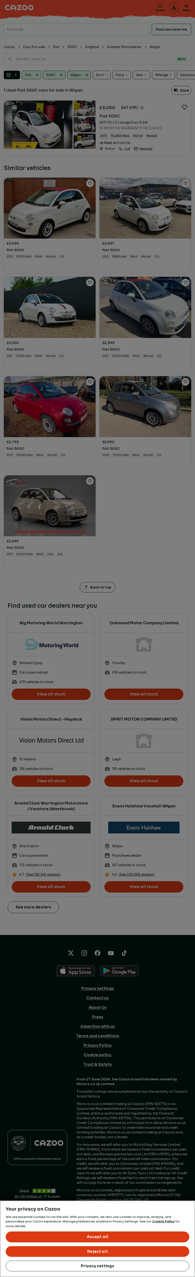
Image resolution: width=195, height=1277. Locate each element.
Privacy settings (97, 1265)
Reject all (97, 1251)
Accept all (97, 1236)
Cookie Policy (163, 1221)
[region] (97, 1239)
